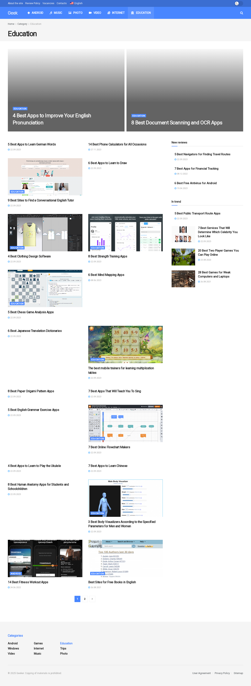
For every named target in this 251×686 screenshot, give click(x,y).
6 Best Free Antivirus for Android (196, 183)
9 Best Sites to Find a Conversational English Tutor (41, 200)
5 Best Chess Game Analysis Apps (31, 312)
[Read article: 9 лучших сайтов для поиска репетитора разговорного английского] (45, 176)
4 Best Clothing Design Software (29, 256)
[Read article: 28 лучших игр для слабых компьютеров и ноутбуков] (183, 278)
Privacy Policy (222, 673)
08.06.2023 (95, 280)
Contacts (62, 3)
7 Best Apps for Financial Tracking (196, 168)
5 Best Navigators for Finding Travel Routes (202, 154)
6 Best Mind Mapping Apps (106, 275)
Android (37, 12)
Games (38, 643)
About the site (15, 3)
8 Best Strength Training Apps (107, 256)
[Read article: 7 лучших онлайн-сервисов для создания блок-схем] (125, 423)
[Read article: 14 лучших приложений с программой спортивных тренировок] (45, 558)
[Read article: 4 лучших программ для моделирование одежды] (45, 232)
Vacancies (48, 3)
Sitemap (238, 673)
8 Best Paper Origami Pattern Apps (31, 391)
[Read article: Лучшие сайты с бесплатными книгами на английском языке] (125, 558)
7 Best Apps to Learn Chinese (107, 466)
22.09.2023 (20, 130)
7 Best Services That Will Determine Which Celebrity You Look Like (218, 232)
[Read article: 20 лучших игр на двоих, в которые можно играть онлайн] (183, 257)
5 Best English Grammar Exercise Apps (33, 410)
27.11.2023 (95, 149)
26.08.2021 (95, 587)
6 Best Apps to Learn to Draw (107, 163)
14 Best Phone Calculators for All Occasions (117, 144)
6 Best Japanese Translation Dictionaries (35, 331)
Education (143, 12)
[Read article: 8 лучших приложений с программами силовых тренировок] (125, 232)
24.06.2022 (15, 587)
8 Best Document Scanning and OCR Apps (176, 123)
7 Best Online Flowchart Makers (109, 447)
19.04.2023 (181, 188)
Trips (63, 648)
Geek (13, 13)
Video (97, 12)
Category (22, 24)
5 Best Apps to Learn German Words (32, 144)
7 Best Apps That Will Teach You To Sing (114, 391)
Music (58, 12)
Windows (13, 648)
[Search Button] (241, 13)
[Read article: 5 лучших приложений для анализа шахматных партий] (45, 288)
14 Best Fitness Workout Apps (28, 582)
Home (11, 24)
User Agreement (201, 673)
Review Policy (32, 3)
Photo (78, 12)
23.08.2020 (205, 260)
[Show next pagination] (92, 599)
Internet (118, 12)
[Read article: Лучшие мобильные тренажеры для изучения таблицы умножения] (125, 344)
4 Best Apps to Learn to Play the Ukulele (34, 466)
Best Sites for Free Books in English (112, 582)
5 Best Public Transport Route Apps (197, 213)
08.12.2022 (181, 174)
